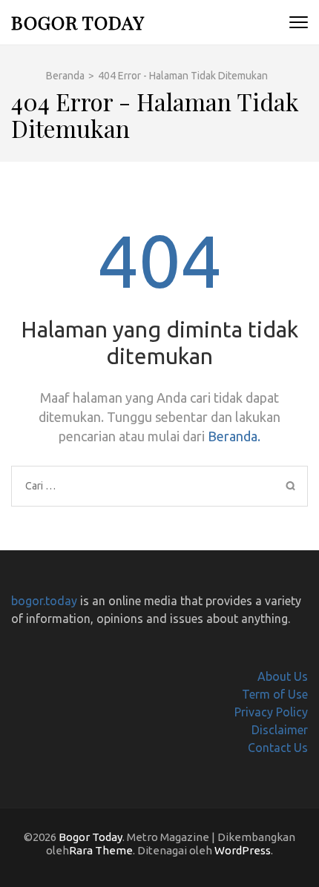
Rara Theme (101, 850)
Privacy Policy (271, 712)
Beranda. (234, 436)
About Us (282, 676)
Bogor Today (78, 22)
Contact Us (278, 747)
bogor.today (44, 600)
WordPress (242, 850)
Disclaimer (279, 729)
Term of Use (275, 694)
